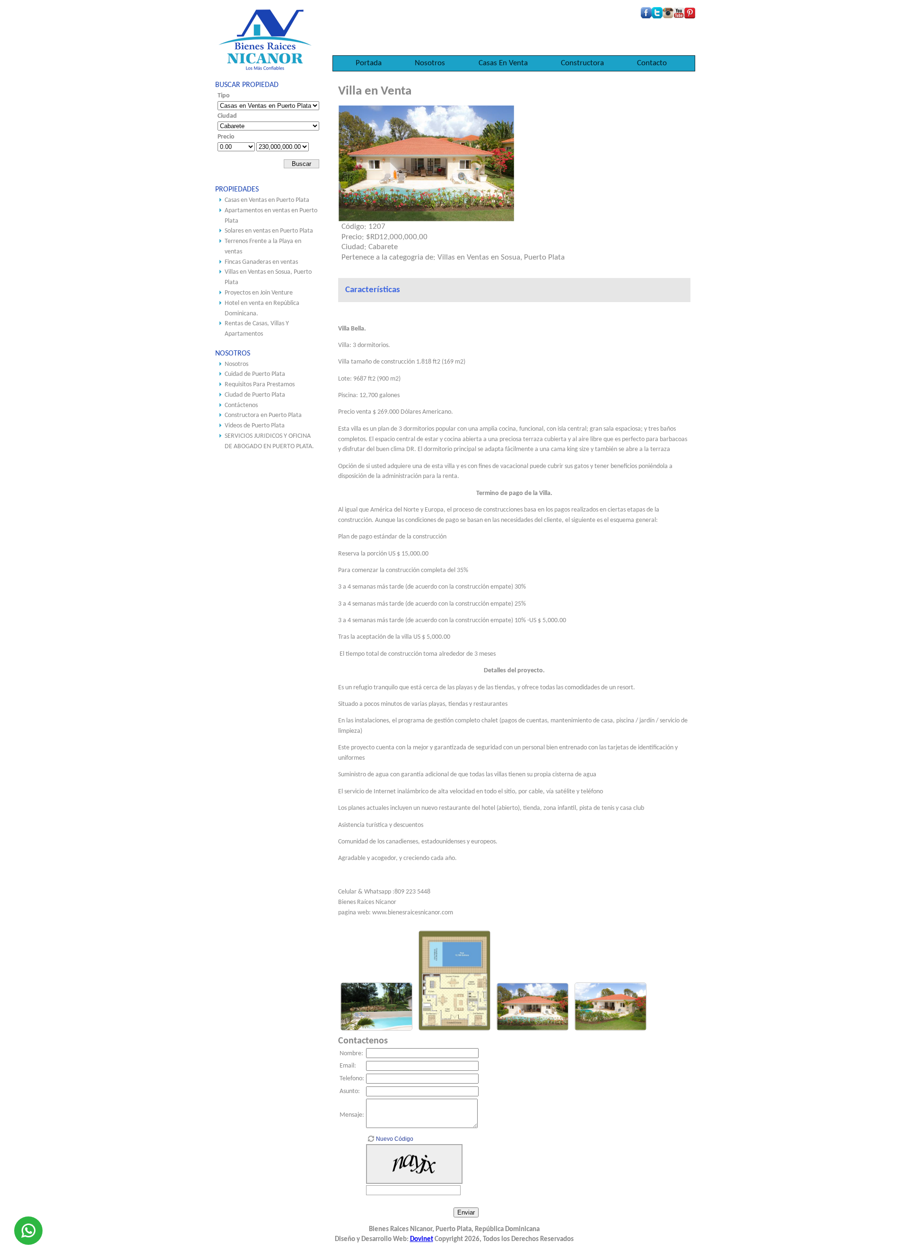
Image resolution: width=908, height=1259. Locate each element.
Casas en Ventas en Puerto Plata (267, 200)
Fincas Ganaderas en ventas (261, 262)
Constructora (582, 63)
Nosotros (430, 63)
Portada (369, 63)
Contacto (652, 63)
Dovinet (421, 1239)
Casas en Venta (503, 63)
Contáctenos (241, 405)
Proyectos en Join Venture (259, 293)
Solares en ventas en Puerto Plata (269, 231)
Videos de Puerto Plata (255, 426)
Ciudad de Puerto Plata (255, 395)
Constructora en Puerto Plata (263, 415)
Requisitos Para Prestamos (260, 385)
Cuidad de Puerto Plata (255, 374)
